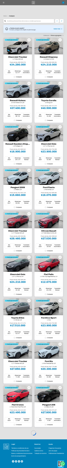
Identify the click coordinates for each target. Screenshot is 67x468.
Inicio (5, 16)
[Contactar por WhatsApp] (62, 463)
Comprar (12, 16)
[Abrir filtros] (57, 21)
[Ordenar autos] (62, 21)
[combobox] (30, 21)
